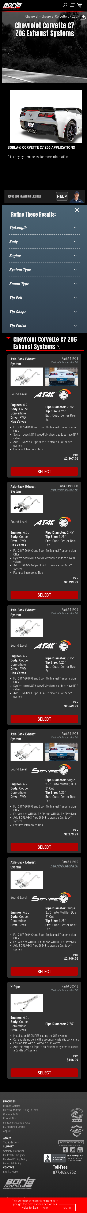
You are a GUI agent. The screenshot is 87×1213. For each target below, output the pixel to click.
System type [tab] (20, 269)
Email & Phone (10, 1171)
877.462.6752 (64, 1172)
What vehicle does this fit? (64, 362)
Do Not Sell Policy (12, 1163)
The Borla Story (11, 1142)
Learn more (40, 1207)
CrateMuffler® (10, 1114)
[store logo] (12, 5)
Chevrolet (31, 16)
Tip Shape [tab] (17, 311)
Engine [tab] (15, 255)
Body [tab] (13, 241)
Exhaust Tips (10, 1118)
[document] (43, 1205)
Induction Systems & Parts (16, 1122)
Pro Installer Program (14, 1155)
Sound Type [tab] (19, 283)
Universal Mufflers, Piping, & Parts (20, 1110)
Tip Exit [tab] (15, 297)
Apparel (7, 1131)
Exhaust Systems (11, 1105)
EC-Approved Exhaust (14, 1126)
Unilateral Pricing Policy (15, 1159)
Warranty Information (13, 1151)
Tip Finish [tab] (17, 325)
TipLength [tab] (17, 227)
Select (44, 471)
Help (62, 196)
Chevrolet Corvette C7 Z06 (59, 16)
